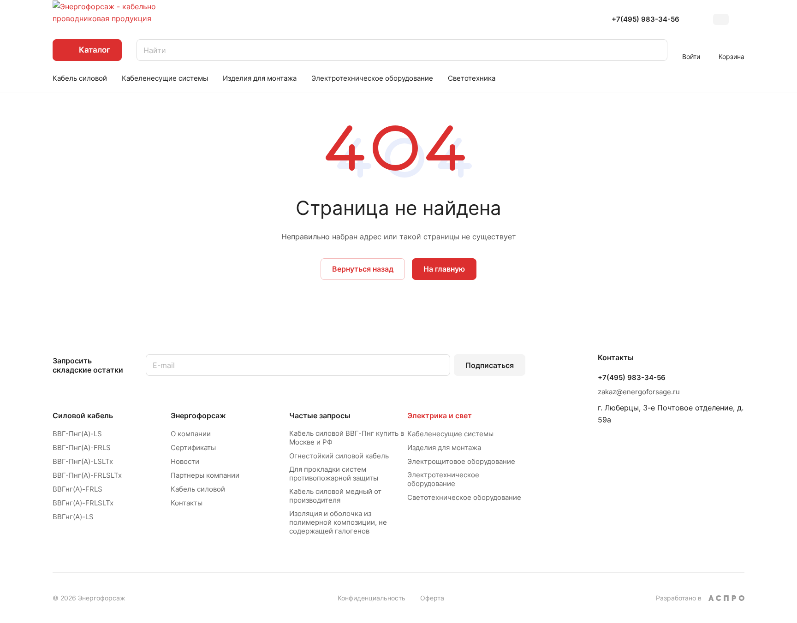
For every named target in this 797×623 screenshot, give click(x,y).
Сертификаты (193, 447)
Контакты (186, 502)
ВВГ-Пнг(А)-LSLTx (83, 461)
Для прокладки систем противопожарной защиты (333, 473)
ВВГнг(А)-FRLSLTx (83, 502)
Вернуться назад (362, 268)
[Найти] (655, 50)
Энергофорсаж (198, 415)
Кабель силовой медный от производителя (335, 495)
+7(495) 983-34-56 (645, 19)
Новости (185, 461)
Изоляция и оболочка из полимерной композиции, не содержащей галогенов (338, 522)
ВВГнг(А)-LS (73, 516)
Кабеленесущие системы (450, 433)
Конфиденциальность (371, 598)
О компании (191, 433)
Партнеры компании (205, 475)
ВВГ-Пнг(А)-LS (77, 433)
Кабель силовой (198, 489)
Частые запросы (320, 415)
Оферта (432, 598)
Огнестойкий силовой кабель (339, 455)
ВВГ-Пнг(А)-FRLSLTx (87, 475)
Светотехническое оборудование (464, 497)
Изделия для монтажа (444, 447)
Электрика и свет (439, 415)
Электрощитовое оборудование (461, 461)
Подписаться (489, 365)
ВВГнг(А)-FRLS (77, 489)
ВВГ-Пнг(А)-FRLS (82, 447)
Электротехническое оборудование (443, 479)
